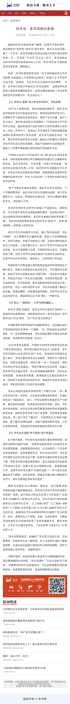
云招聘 (24, 13)
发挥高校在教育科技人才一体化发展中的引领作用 (30, 644)
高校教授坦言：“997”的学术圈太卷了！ (24, 632)
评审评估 (42, 13)
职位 (16, 13)
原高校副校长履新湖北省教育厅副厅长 (24, 620)
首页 (3, 13)
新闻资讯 (15, 20)
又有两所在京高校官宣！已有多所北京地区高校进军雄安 (33, 609)
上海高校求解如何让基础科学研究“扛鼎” (24, 668)
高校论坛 (33, 13)
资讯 (9, 13)
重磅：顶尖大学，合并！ (16, 656)
